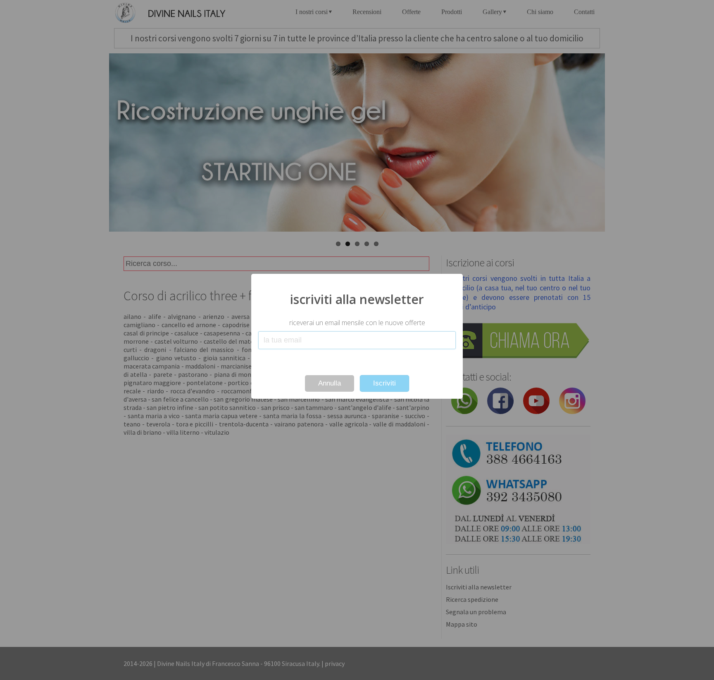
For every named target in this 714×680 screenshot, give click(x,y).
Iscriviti (384, 383)
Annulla (329, 383)
